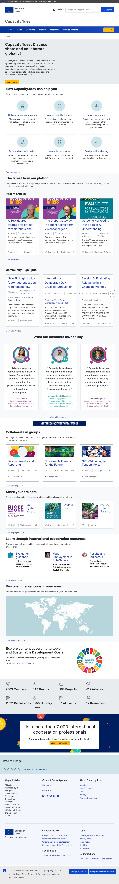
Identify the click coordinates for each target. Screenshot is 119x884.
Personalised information (22, 151)
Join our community (60, 743)
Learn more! (12, 82)
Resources (54, 30)
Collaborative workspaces (22, 115)
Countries (30, 30)
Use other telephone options (54, 838)
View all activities (14, 331)
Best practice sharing (96, 151)
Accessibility (85, 848)
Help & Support (86, 788)
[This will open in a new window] (15, 9)
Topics (19, 30)
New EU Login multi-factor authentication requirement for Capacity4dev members (22, 287)
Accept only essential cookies (102, 872)
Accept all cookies (78, 872)
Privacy (82, 795)
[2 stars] (6, 769)
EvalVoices (96, 300)
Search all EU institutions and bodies (95, 859)
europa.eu (25, 837)
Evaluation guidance (23, 555)
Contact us (47, 785)
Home (9, 30)
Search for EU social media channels (58, 855)
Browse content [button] (70, 30)
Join (110, 30)
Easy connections (96, 115)
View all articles (13, 259)
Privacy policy (85, 838)
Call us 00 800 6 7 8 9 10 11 (54, 835)
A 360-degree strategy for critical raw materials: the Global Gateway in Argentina (20, 229)
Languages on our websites (91, 835)
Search (109, 10)
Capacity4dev (18, 21)
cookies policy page (46, 871)
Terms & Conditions (88, 798)
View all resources (14, 580)
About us (83, 785)
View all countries (14, 640)
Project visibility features (59, 115)
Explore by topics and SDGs (18, 663)
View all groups (13, 486)
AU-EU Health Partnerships (105, 509)
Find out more (12, 172)
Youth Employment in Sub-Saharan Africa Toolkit (62, 558)
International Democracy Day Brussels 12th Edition (58, 282)
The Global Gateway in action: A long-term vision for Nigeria (59, 225)
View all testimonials (59, 417)
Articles (42, 30)
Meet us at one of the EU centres (56, 845)
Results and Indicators (97, 555)
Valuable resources (59, 151)
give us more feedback (37, 769)
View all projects (13, 532)
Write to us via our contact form (56, 842)
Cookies (83, 845)
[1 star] (5, 769)
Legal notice (84, 842)
